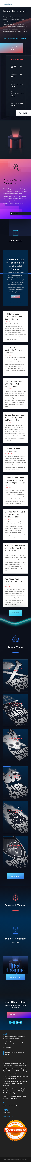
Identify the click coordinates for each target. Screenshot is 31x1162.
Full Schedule (23, 113)
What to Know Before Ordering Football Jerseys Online (14, 383)
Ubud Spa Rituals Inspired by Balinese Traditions (13, 350)
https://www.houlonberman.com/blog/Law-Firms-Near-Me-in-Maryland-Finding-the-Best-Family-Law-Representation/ (15, 1091)
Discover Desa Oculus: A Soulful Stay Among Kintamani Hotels (15, 514)
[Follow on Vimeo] (20, 1022)
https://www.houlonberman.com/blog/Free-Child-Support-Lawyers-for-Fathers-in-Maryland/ (15, 1083)
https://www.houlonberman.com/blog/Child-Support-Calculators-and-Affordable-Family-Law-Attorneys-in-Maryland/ (15, 1071)
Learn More (14, 214)
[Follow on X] (13, 1022)
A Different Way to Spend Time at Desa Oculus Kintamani (13, 316)
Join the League (15, 876)
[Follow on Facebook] (10, 1022)
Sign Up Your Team (15, 977)
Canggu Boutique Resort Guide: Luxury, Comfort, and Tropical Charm (15, 417)
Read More (15, 296)
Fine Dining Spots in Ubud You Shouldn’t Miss (13, 581)
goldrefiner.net (7, 1047)
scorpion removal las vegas (11, 1105)
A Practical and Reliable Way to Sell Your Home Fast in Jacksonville (15, 548)
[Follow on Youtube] (17, 1022)
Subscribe (12, 1015)
